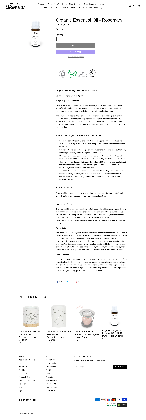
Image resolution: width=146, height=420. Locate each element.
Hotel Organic (28, 413)
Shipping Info (24, 387)
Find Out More (49, 7)
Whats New (50, 360)
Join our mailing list (82, 356)
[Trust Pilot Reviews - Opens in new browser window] (111, 406)
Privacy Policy (24, 377)
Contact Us (74, 7)
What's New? (53, 4)
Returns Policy (24, 384)
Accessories (50, 390)
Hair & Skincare (52, 366)
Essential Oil (51, 384)
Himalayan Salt (52, 380)
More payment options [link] (76, 57)
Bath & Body (51, 363)
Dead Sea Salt (51, 387)
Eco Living (102, 4)
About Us (63, 7)
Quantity (59, 34)
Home (64, 4)
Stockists (22, 370)
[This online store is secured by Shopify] (122, 406)
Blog (85, 8)
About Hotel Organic (27, 360)
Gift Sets (41, 4)
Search (21, 356)
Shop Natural (89, 4)
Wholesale (23, 366)
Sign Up (22, 390)
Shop (48, 356)
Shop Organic (74, 4)
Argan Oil (49, 377)
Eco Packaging (95, 8)
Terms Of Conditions (27, 380)
